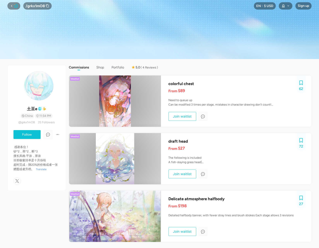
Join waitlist (182, 116)
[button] (265, 6)
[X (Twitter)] (17, 181)
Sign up (303, 6)
